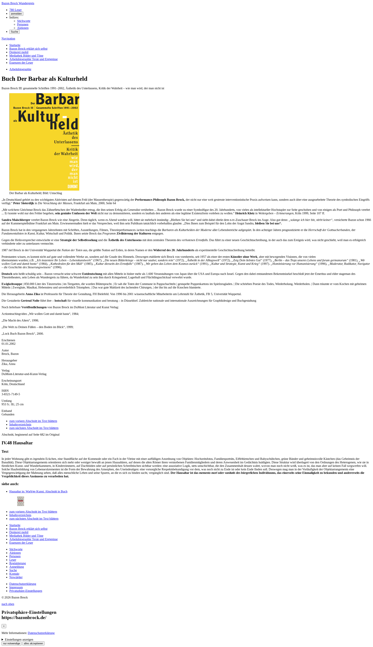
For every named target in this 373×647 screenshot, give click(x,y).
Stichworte (23, 21)
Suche (14, 31)
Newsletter (16, 577)
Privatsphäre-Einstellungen (25, 590)
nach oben (8, 604)
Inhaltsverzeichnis (20, 424)
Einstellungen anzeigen (19, 639)
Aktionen (23, 28)
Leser (12, 559)
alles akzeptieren (33, 643)
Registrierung (17, 563)
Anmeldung (16, 566)
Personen (22, 24)
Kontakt (14, 573)
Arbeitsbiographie (20, 69)
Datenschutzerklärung (22, 583)
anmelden (16, 13)
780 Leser (15, 9)
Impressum (16, 587)
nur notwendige (11, 643)
